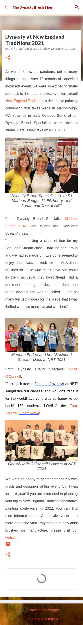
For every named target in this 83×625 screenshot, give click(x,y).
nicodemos (51, 618)
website (11, 538)
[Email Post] (8, 545)
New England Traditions (24, 101)
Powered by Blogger (44, 609)
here (36, 516)
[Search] (76, 7)
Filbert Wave (29, 413)
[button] (8, 58)
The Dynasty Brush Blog (32, 7)
